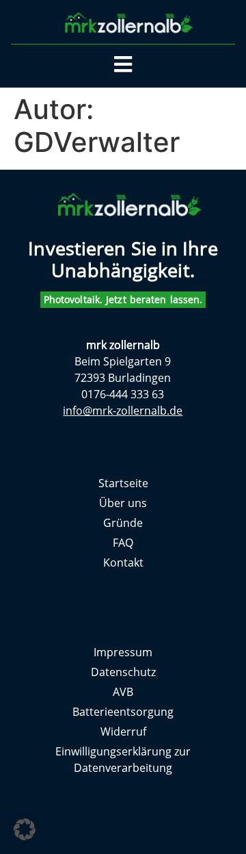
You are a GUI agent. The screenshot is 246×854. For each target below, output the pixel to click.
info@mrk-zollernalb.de (122, 410)
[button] (24, 829)
